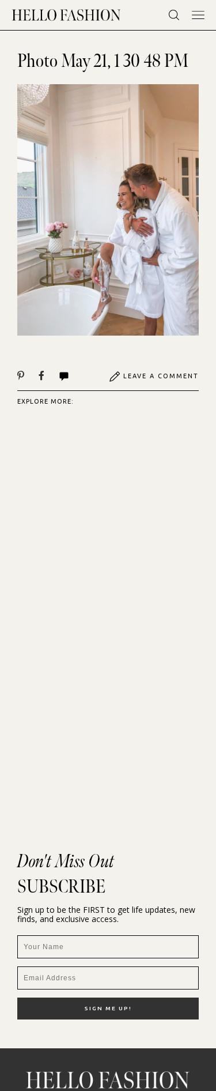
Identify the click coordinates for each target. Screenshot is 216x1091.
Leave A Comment (161, 376)
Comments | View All (76, 376)
